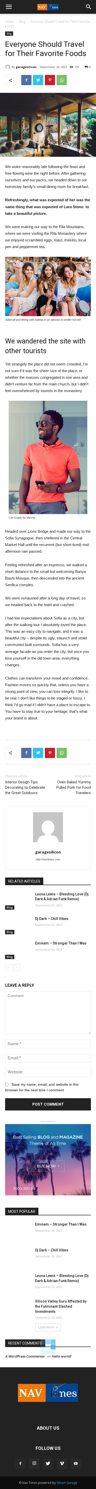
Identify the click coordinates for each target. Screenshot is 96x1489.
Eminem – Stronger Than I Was (61, 943)
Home (9, 21)
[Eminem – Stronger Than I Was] (18, 950)
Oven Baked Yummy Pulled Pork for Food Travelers (73, 787)
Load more (46, 1327)
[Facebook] (20, 1464)
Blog (22, 21)
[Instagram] (34, 1464)
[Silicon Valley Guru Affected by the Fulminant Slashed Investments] (18, 1308)
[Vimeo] (62, 1464)
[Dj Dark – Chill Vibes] (18, 925)
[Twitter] (48, 1464)
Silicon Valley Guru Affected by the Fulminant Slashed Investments (61, 1306)
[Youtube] (76, 1464)
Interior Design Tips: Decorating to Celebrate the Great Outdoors (25, 787)
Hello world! (61, 1356)
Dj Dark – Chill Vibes (51, 919)
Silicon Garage (67, 1483)
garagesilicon (26, 67)
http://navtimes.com (48, 859)
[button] (89, 7)
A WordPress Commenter (25, 1356)
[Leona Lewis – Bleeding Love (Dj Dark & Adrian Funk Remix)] (18, 901)
